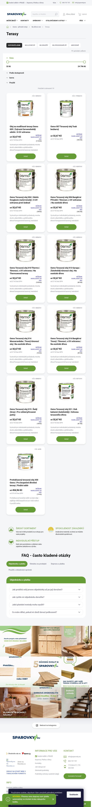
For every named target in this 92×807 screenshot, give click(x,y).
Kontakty (38, 763)
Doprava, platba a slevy (14, 787)
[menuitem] (12, 20)
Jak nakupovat (40, 767)
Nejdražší (43, 45)
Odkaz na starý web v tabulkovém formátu (16, 772)
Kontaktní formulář (74, 776)
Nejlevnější (30, 45)
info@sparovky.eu (74, 757)
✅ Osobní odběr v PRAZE (15, 3)
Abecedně (75, 45)
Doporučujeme (14, 45)
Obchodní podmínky (42, 770)
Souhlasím (74, 795)
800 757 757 (72, 761)
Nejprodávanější (59, 45)
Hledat (56, 14)
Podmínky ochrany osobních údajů (47, 774)
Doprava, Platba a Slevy (35, 3)
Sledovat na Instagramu (48, 725)
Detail (26, 156)
